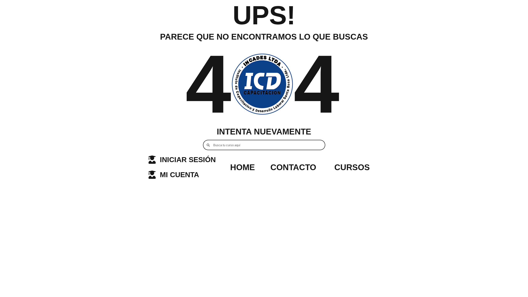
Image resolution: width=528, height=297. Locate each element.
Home (242, 167)
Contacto (293, 167)
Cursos (352, 167)
